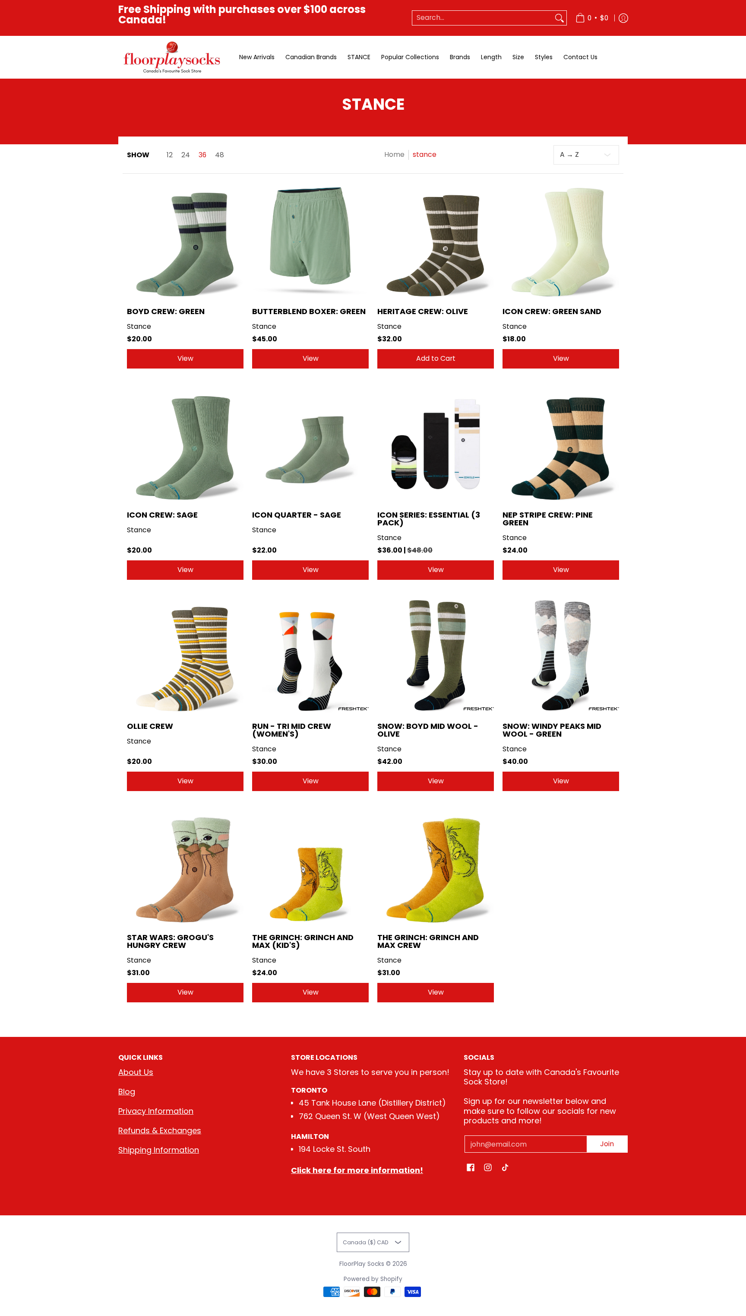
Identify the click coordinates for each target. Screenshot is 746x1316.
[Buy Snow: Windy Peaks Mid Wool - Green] (561, 655)
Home (394, 154)
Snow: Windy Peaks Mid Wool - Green (552, 730)
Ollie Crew (150, 726)
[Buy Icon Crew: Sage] (185, 444)
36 (202, 155)
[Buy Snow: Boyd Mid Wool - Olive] (435, 655)
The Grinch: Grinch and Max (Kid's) (303, 941)
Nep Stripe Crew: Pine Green (548, 518)
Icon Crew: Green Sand (552, 311)
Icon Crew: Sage (162, 514)
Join (607, 1144)
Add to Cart (435, 358)
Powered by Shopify (373, 1279)
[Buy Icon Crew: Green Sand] (561, 240)
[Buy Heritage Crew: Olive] (435, 240)
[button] (471, 1168)
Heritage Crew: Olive (422, 311)
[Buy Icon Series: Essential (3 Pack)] (435, 444)
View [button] (185, 358)
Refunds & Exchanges (159, 1130)
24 (185, 155)
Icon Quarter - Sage (296, 514)
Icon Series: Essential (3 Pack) (428, 518)
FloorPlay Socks (361, 1264)
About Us (135, 1072)
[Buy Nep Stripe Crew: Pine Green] (561, 444)
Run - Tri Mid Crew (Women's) (291, 730)
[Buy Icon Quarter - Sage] (310, 444)
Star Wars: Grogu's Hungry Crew (170, 941)
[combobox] (482, 18)
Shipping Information (158, 1149)
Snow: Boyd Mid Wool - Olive (427, 730)
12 (170, 155)
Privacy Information (155, 1111)
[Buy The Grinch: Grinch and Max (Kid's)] (310, 866)
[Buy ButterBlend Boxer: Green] (310, 240)
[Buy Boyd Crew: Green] (185, 240)
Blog (126, 1091)
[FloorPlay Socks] (172, 57)
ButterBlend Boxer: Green (309, 311)
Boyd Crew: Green (166, 311)
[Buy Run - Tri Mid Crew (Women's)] (310, 655)
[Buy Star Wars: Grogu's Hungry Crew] (185, 866)
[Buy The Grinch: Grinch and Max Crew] (435, 866)
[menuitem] (592, 18)
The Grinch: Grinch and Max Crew (428, 941)
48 (219, 155)
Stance (139, 326)
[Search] (559, 18)
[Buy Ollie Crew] (185, 655)
